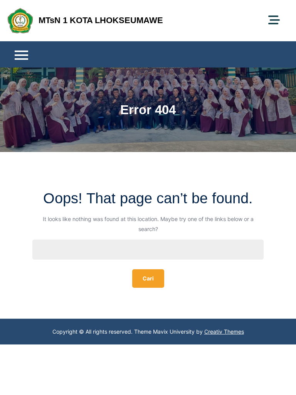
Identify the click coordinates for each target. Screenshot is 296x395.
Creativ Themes (224, 331)
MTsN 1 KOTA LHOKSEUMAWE (101, 20)
